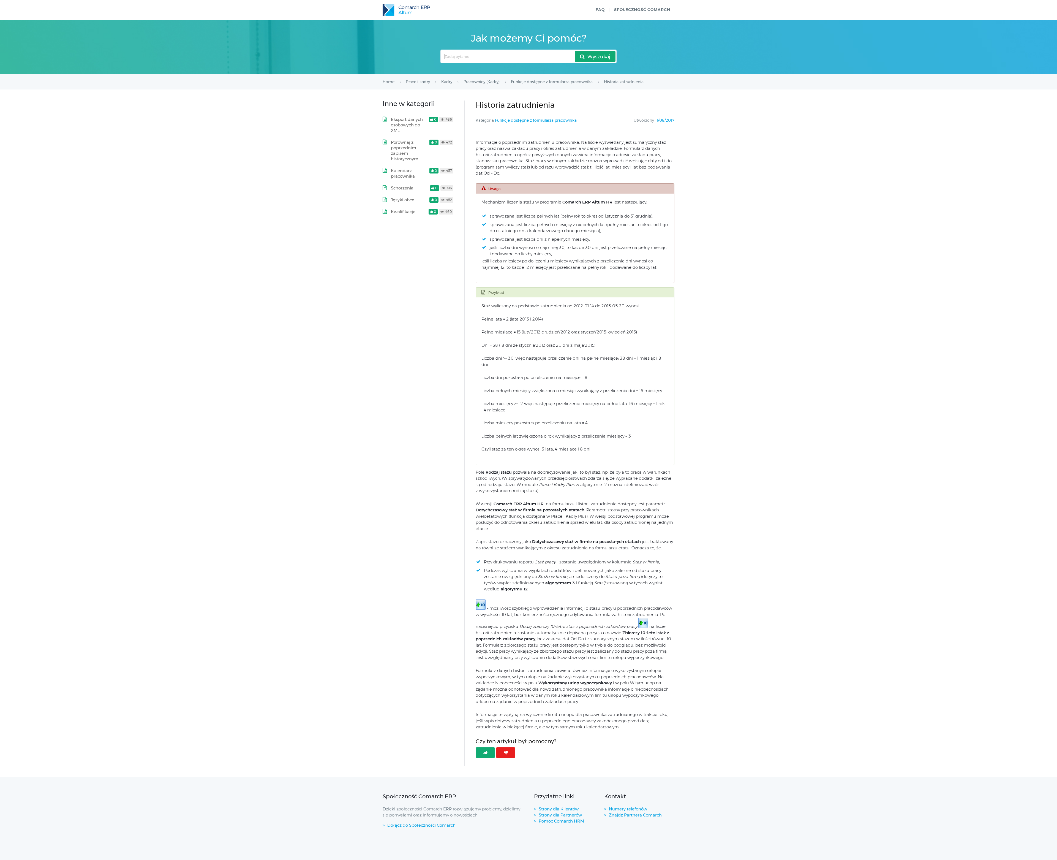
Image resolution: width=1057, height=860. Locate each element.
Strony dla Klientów (559, 809)
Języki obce (402, 199)
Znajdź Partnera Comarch (635, 815)
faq (600, 9)
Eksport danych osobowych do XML (407, 125)
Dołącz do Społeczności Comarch (421, 825)
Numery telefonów (628, 809)
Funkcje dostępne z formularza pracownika (536, 120)
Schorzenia (402, 188)
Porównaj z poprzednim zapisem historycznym (404, 150)
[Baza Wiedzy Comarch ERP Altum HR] (406, 10)
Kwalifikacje (403, 211)
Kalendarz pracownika (403, 173)
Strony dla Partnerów (560, 815)
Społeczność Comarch (642, 9)
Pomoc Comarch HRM (561, 821)
